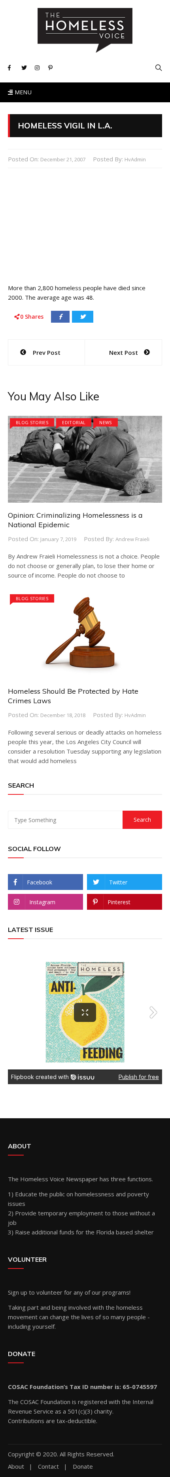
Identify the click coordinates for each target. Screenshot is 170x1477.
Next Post (123, 352)
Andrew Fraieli (132, 539)
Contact (48, 1466)
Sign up (17, 1292)
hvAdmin (135, 159)
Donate (83, 1466)
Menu (22, 92)
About (16, 1466)
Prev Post (46, 352)
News (105, 422)
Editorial (73, 422)
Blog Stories (32, 422)
